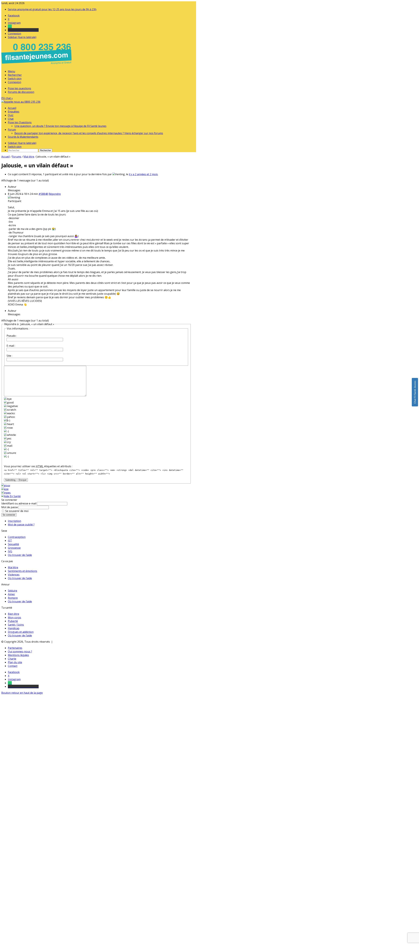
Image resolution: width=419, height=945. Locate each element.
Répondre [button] (55, 194)
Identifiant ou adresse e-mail (18, 503)
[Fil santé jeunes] (20, 102)
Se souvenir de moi (16, 511)
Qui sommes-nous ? (20, 651)
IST (10, 540)
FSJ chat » (7, 98)
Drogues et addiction (21, 632)
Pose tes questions (19, 88)
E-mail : (11, 346)
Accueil (12, 108)
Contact (12, 666)
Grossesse (14, 548)
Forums (16, 156)
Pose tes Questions (20, 122)
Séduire (12, 590)
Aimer (11, 594)
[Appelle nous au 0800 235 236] (37, 65)
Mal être (13, 567)
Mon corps (14, 617)
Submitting (10, 480)
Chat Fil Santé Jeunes (415, 392)
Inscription (14, 521)
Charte (12, 658)
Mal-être (29, 156)
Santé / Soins (16, 624)
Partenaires (15, 648)
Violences (13, 574)
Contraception (17, 537)
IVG (10, 551)
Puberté (13, 621)
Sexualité (13, 544)
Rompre (13, 598)
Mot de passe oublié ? (21, 524)
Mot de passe (9, 507)
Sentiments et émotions (22, 571)
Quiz (10, 115)
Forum (12, 129)
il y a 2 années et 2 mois (143, 174)
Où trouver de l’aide (20, 555)
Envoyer (23, 480)
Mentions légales (18, 655)
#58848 (43, 194)
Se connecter (9, 515)
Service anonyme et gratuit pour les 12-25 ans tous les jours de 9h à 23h (52, 9)
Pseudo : (12, 336)
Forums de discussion (21, 92)
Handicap (13, 628)
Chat (11, 119)
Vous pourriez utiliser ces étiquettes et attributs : (38, 466)
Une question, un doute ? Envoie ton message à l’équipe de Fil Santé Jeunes (60, 126)
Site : (9, 355)
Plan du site (15, 662)
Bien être (13, 614)
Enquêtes (13, 111)
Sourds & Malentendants (23, 137)
